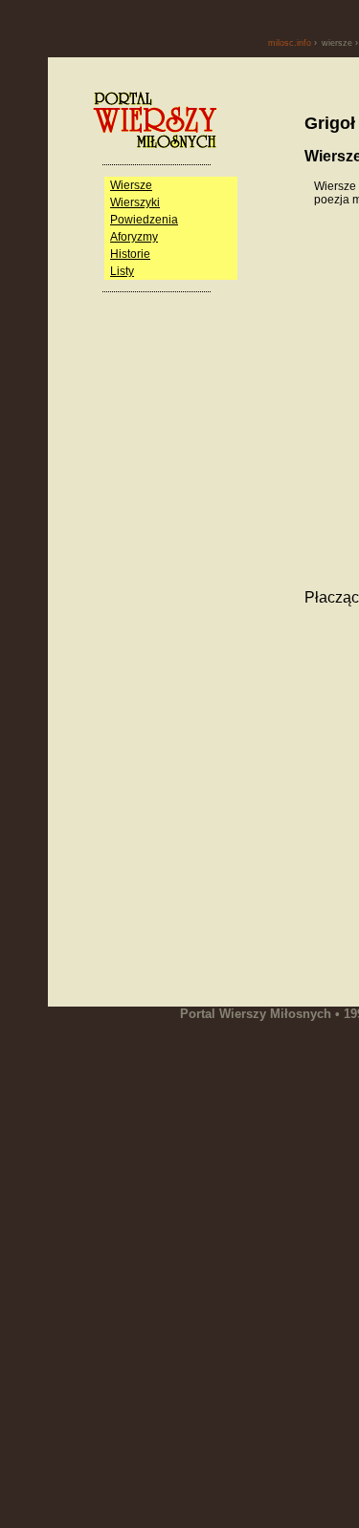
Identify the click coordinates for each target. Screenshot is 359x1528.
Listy (122, 271)
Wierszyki (135, 202)
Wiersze (131, 185)
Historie (130, 254)
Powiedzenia (144, 219)
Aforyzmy (134, 237)
